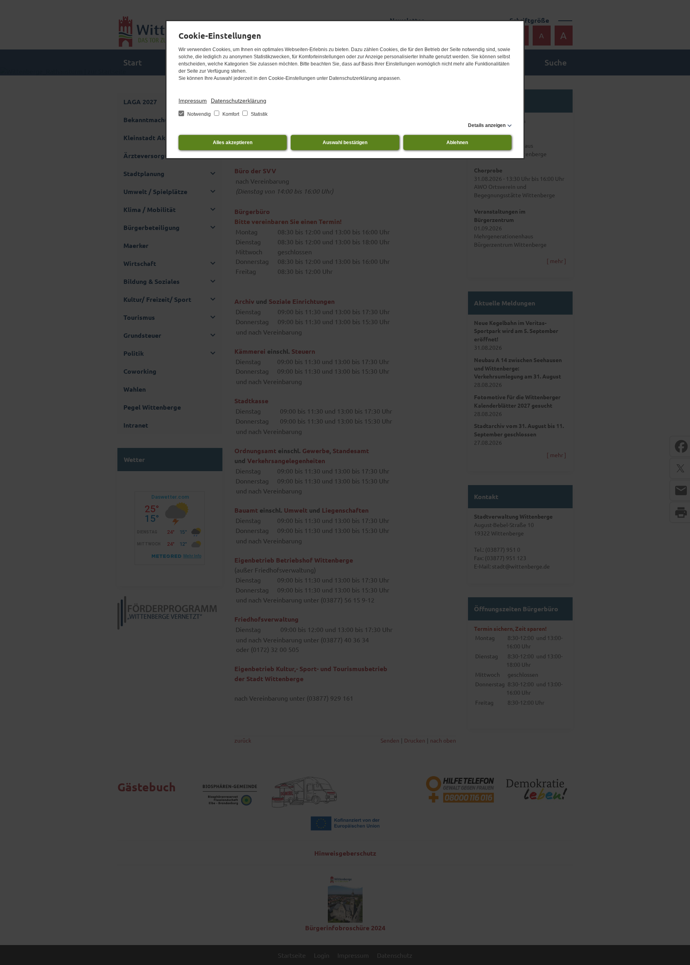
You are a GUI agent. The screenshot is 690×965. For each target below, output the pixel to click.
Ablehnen (457, 142)
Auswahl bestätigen (345, 142)
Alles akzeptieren (232, 142)
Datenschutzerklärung (238, 100)
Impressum (192, 100)
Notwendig (199, 114)
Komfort (230, 114)
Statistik (259, 114)
